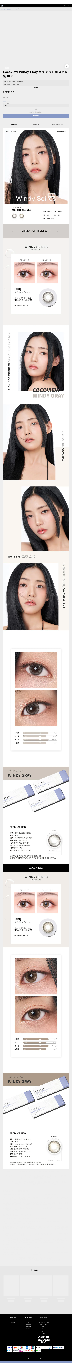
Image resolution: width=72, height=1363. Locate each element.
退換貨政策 (28, 1324)
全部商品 (3, 9)
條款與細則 (28, 1326)
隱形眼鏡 (9, 9)
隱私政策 (28, 1328)
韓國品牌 (15, 9)
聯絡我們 (36, 115)
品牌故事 (13, 1322)
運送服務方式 (28, 1322)
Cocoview (22, 9)
